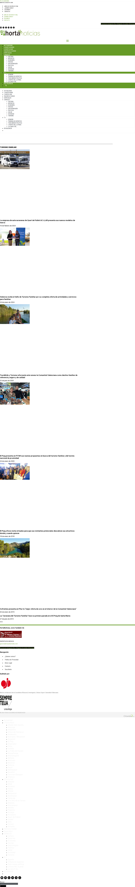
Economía (11, 60)
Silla (9, 822)
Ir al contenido (4, 1)
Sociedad (11, 69)
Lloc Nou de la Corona (16, 800)
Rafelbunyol (12, 770)
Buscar (6, 85)
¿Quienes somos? (9, 8)
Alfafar (10, 791)
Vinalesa (11, 777)
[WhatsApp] (14, 27)
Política (11, 65)
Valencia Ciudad (10, 51)
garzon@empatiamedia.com (9, 643)
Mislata (11, 807)
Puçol (10, 767)
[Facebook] (1, 27)
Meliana (11, 758)
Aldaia (10, 789)
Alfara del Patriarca (16, 732)
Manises (11, 803)
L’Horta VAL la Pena (14, 80)
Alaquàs (11, 781)
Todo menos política (15, 78)
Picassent (12, 815)
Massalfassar (13, 753)
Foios (10, 746)
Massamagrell (13, 755)
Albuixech (12, 730)
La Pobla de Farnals (15, 751)
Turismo (11, 71)
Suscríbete (7, 9)
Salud (10, 67)
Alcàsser (11, 786)
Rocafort (11, 772)
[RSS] (6, 27)
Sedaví (10, 819)
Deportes (11, 58)
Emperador (12, 744)
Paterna (11, 765)
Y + (5, 73)
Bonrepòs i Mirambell (16, 737)
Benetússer (12, 796)
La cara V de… (12, 81)
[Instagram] (3, 27)
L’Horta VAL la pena (15, 866)
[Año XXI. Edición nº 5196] (11, 6)
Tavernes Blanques (15, 774)
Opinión (10, 74)
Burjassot (11, 739)
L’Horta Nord (9, 47)
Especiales (8, 53)
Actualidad (8, 45)
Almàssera (12, 734)
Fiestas (10, 62)
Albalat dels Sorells (16, 725)
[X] (11, 27)
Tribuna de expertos (15, 76)
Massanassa (12, 805)
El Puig (10, 741)
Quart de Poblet (14, 817)
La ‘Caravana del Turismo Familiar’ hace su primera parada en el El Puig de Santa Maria (35, 616)
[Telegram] (8, 27)
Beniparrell (12, 793)
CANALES (8, 833)
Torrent (11, 824)
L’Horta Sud (8, 49)
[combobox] (9, 884)
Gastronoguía (13, 63)
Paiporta (11, 810)
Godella (11, 748)
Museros (11, 763)
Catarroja (11, 798)
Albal (10, 784)
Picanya (11, 812)
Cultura (10, 56)
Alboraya (11, 727)
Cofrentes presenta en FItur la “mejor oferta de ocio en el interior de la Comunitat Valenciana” (38, 609)
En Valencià (8, 84)
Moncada (11, 760)
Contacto (7, 11)
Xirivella (11, 826)
